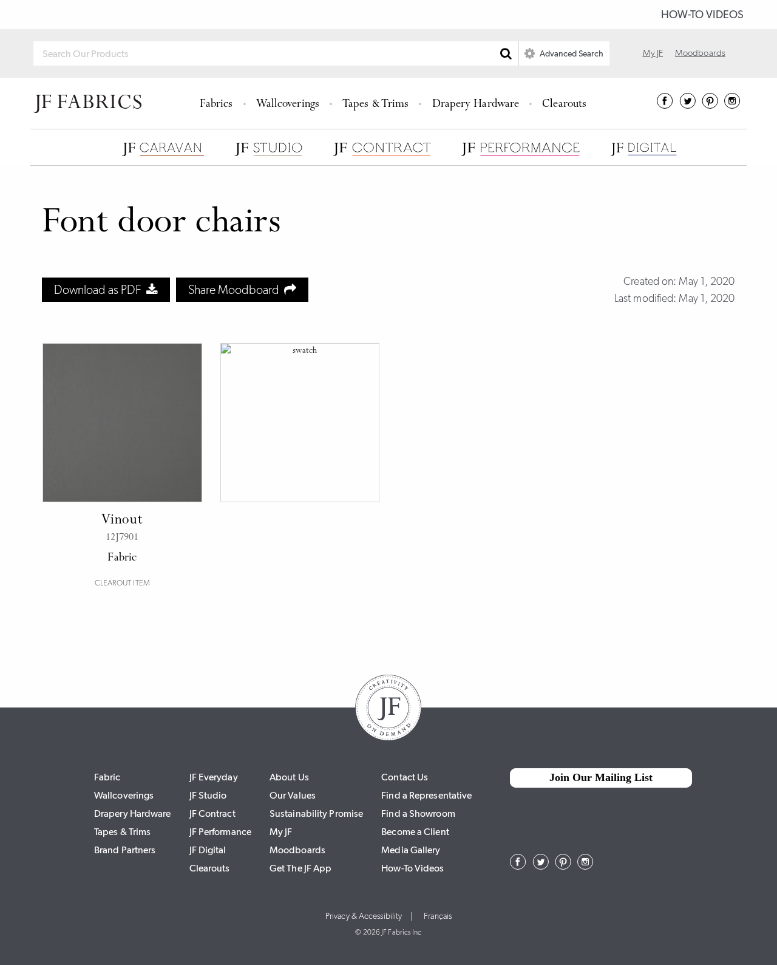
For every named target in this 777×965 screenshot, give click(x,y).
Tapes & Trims (375, 104)
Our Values (293, 795)
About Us (289, 777)
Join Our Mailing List (601, 777)
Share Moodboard (236, 289)
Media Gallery (410, 850)
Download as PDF (100, 289)
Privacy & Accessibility (363, 916)
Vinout (122, 520)
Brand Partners (124, 850)
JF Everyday (213, 777)
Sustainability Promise (316, 813)
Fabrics (216, 104)
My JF (653, 52)
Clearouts (564, 104)
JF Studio (208, 795)
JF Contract (212, 813)
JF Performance (220, 831)
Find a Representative (426, 795)
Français (438, 916)
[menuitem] (218, 103)
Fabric (107, 777)
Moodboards (700, 52)
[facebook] (665, 105)
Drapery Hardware (476, 104)
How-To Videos (702, 14)
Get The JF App (300, 868)
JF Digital (207, 850)
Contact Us (404, 777)
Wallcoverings (287, 104)
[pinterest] (710, 105)
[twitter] (687, 105)
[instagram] (732, 105)
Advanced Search (570, 53)
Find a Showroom (418, 813)
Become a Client (415, 831)
